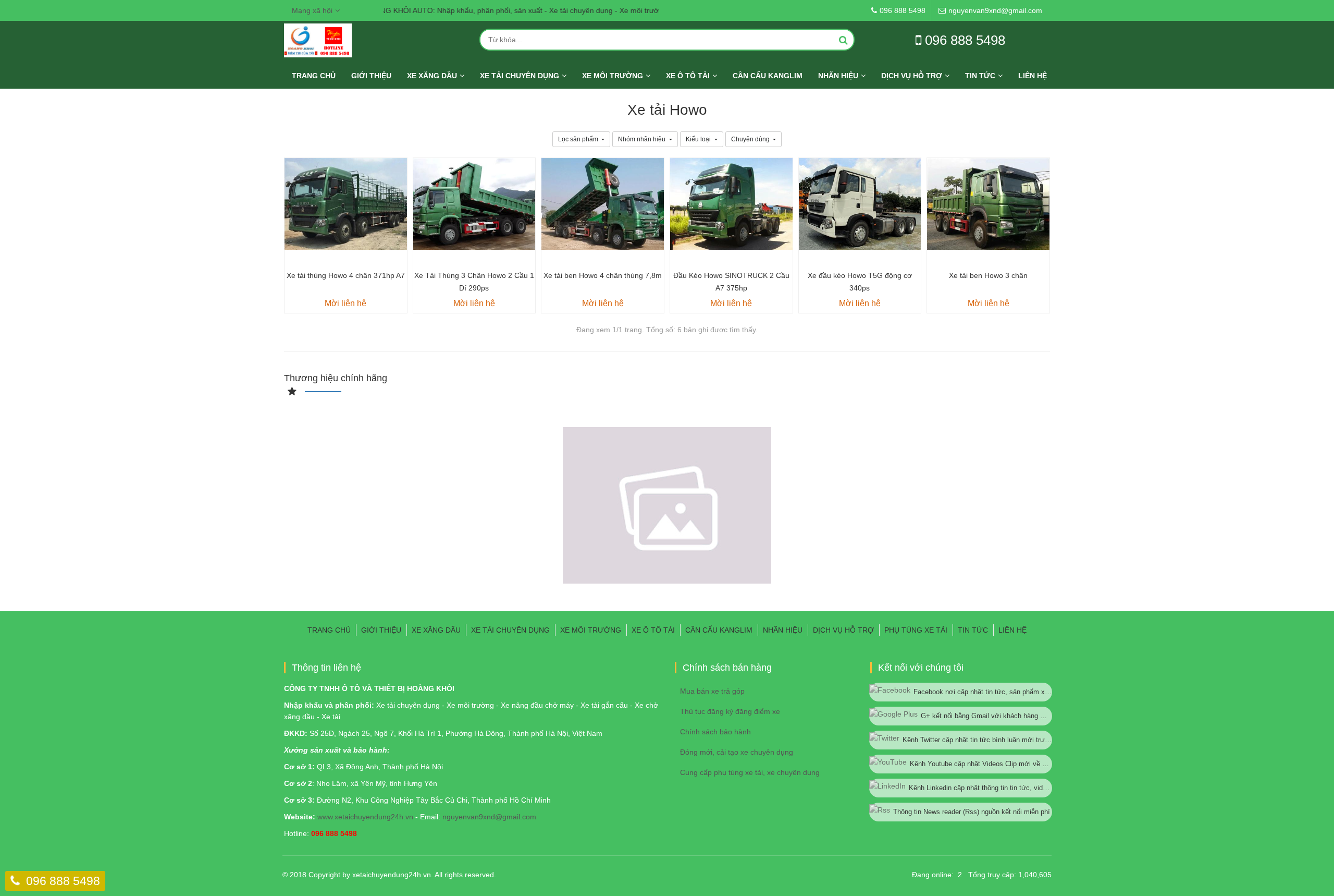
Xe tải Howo (667, 110)
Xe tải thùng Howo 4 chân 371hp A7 (346, 275)
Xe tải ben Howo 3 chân (988, 275)
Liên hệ (1032, 75)
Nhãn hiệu (838, 75)
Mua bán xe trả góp (712, 691)
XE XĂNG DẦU (432, 75)
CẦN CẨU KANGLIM (767, 75)
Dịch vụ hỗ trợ (911, 75)
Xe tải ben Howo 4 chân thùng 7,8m (603, 275)
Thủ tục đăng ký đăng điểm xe (730, 711)
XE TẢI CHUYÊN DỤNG (519, 75)
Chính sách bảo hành (715, 732)
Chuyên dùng (751, 139)
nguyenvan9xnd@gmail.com (489, 817)
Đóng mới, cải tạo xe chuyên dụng (736, 752)
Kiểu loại (699, 139)
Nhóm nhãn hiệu (642, 139)
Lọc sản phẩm (579, 139)
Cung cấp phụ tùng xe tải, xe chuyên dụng (750, 772)
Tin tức (980, 75)
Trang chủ (314, 75)
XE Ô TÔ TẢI (688, 75)
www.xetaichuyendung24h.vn (365, 817)
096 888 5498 (63, 881)
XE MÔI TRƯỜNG (612, 75)
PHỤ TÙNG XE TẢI (915, 630)
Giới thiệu (371, 75)
